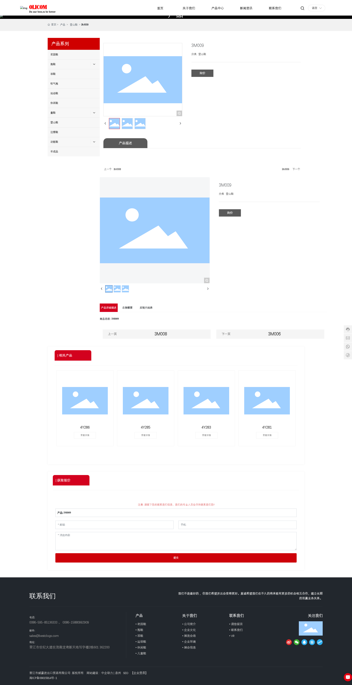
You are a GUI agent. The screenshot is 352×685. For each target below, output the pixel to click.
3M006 (285, 169)
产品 (62, 24)
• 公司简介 (189, 624)
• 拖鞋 (139, 630)
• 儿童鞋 (140, 653)
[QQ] (304, 642)
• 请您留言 (236, 624)
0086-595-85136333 (43, 622)
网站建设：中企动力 (100, 673)
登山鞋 (74, 24)
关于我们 (189, 616)
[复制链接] (320, 642)
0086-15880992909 (76, 622)
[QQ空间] (312, 642)
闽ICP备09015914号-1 (43, 678)
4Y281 (267, 427)
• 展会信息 (189, 647)
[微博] (289, 642)
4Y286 (85, 427)
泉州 (118, 673)
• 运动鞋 (140, 641)
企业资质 (139, 673)
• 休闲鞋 (140, 647)
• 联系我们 (236, 630)
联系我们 (236, 616)
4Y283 (206, 427)
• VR (231, 635)
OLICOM (38, 6)
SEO (125, 673)
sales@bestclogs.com (44, 635)
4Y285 (145, 427)
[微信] (297, 642)
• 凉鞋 (139, 635)
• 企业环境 (189, 641)
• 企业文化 (189, 630)
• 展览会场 (189, 635)
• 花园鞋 (140, 624)
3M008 (117, 169)
